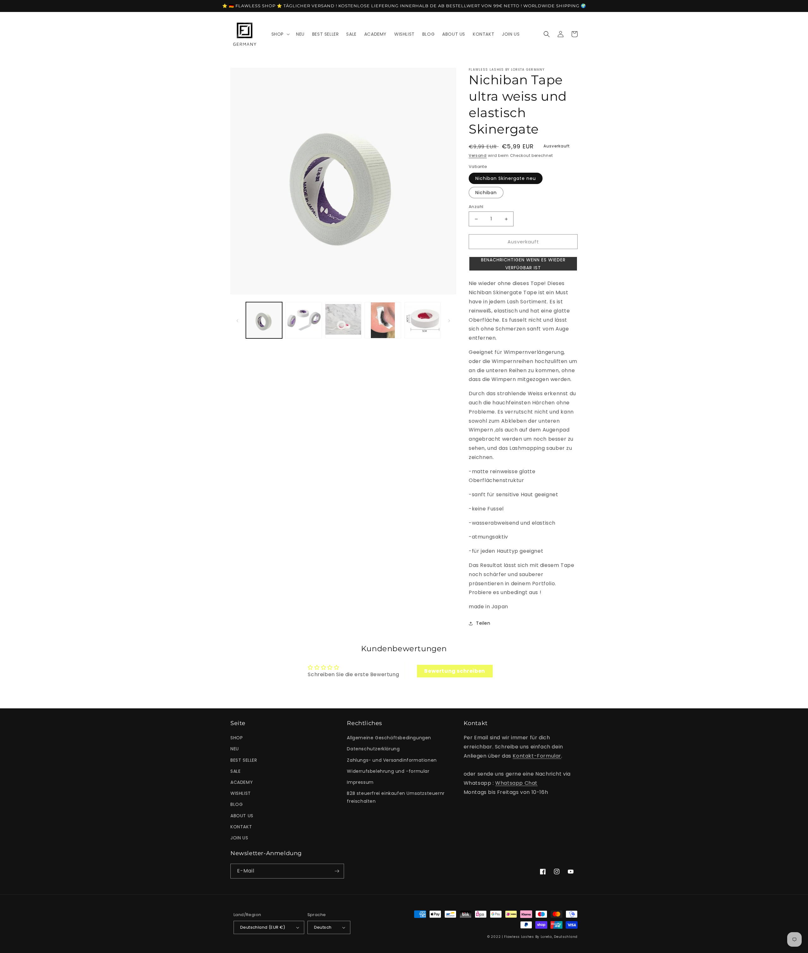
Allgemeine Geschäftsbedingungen (389, 738)
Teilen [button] (483, 623)
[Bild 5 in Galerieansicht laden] (383, 320)
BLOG (236, 804)
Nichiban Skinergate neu (505, 178)
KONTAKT (241, 827)
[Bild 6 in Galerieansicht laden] (422, 320)
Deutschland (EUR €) (262, 927)
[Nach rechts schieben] (449, 320)
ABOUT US (241, 816)
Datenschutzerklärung (373, 749)
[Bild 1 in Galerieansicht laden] (264, 320)
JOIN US (239, 838)
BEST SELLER (243, 760)
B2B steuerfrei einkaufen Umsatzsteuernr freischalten (395, 797)
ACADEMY (241, 782)
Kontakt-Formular (537, 755)
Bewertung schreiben (454, 671)
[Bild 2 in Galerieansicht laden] (303, 320)
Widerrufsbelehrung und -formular (388, 771)
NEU (234, 749)
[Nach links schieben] (237, 320)
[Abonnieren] (337, 871)
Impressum (360, 782)
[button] (280, 34)
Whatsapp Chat (516, 783)
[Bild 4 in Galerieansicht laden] (343, 320)
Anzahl (476, 207)
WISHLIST (240, 793)
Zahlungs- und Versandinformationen (392, 760)
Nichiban (486, 192)
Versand (478, 155)
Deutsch (323, 927)
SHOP (236, 738)
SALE (235, 771)
